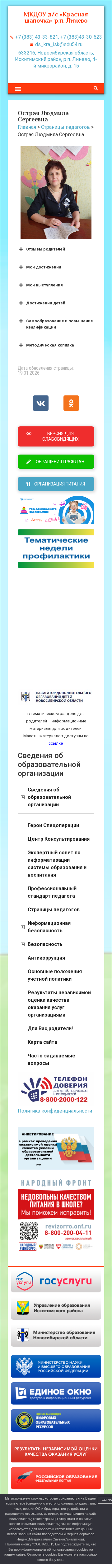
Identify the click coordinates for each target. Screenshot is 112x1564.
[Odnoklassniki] (71, 403)
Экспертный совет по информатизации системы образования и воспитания (57, 864)
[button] (18, 88)
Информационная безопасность (49, 927)
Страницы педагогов (54, 910)
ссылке (56, 743)
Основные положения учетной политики (55, 975)
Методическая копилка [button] (50, 345)
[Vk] (41, 403)
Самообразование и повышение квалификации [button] (59, 324)
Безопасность (45, 944)
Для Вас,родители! (50, 1028)
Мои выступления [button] (44, 285)
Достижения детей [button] (45, 303)
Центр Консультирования (59, 839)
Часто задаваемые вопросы (51, 1059)
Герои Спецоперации (53, 825)
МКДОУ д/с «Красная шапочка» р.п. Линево (56, 17)
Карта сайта (42, 1042)
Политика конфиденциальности (55, 1111)
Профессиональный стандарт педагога (52, 892)
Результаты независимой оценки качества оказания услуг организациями (59, 1004)
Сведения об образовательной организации (49, 797)
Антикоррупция (46, 958)
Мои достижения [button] (43, 267)
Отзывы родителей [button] (45, 249)
